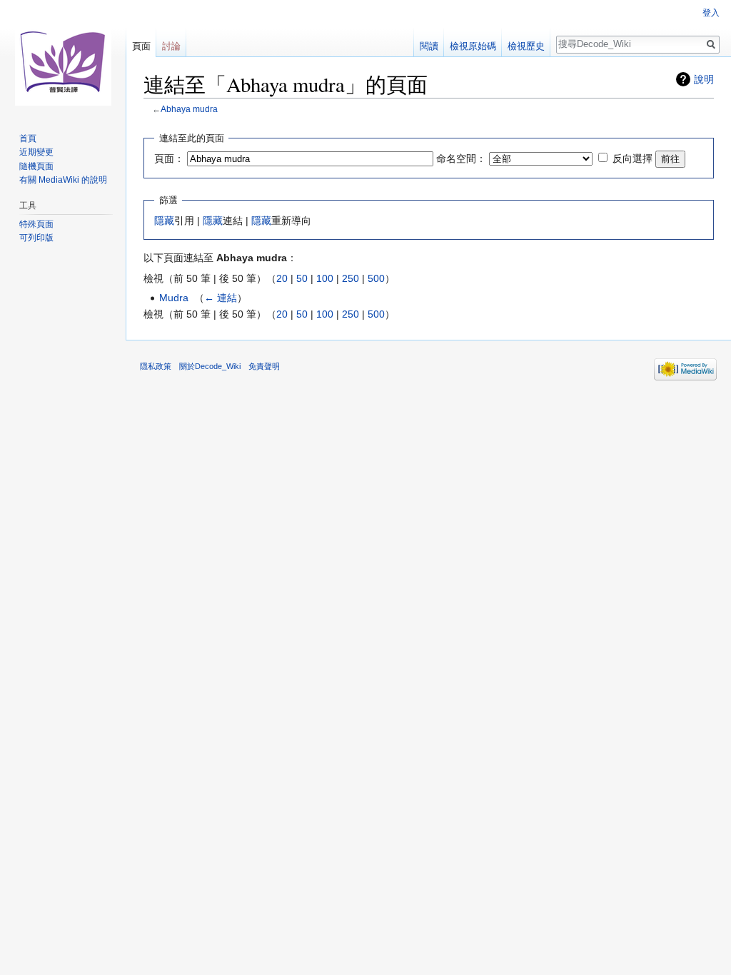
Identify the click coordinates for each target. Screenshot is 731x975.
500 (376, 278)
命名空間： (461, 158)
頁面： (169, 158)
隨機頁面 (36, 166)
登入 (711, 13)
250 (350, 278)
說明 (704, 79)
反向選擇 (632, 158)
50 (302, 278)
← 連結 (220, 297)
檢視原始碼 (473, 46)
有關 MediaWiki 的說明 (63, 180)
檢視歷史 (526, 46)
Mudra (173, 297)
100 (324, 278)
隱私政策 (155, 366)
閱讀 (429, 46)
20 (282, 278)
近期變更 (36, 152)
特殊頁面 (36, 224)
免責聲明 (264, 366)
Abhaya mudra (189, 108)
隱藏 (164, 220)
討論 (171, 46)
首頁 (27, 138)
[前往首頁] (63, 57)
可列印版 (36, 238)
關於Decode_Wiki (210, 366)
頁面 (141, 46)
